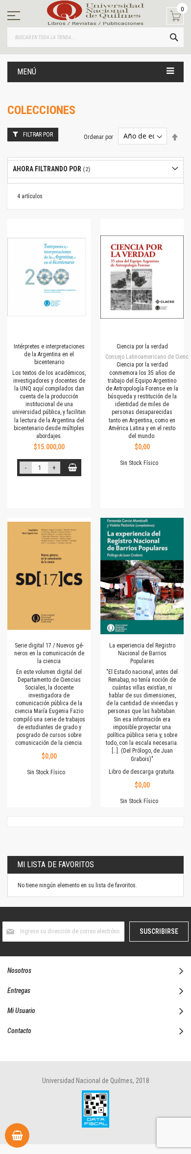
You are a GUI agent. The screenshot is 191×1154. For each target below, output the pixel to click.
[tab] (95, 169)
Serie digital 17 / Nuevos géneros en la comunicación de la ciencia (49, 653)
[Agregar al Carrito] (72, 467)
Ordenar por (98, 136)
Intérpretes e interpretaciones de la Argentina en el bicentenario (49, 354)
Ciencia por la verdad (142, 346)
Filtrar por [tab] (38, 134)
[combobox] (95, 37)
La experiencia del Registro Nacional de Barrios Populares (142, 653)
